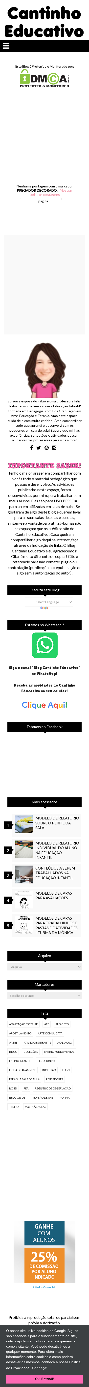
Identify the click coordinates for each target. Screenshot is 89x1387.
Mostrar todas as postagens (50, 192)
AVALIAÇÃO (64, 1042)
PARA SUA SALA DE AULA (24, 1079)
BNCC (13, 1051)
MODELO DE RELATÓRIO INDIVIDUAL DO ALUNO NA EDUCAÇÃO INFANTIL (57, 850)
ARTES (13, 1042)
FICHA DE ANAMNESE (22, 1070)
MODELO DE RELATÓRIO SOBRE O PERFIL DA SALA (57, 823)
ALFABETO (62, 1024)
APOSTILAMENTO (20, 1033)
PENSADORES (54, 1079)
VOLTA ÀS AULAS (35, 1106)
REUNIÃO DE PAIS (42, 1097)
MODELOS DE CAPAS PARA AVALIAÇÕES (53, 895)
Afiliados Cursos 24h (44, 1287)
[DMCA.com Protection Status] (44, 85)
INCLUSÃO (49, 1070)
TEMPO (14, 1106)
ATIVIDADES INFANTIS (37, 1042)
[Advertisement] (44, 140)
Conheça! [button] (39, 1368)
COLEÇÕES (30, 1051)
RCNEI (13, 1088)
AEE (46, 1024)
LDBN (66, 1070)
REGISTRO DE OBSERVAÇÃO (53, 1088)
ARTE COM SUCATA (50, 1033)
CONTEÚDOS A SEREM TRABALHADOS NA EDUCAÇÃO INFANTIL (55, 873)
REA (25, 1088)
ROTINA (64, 1097)
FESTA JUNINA (46, 1060)
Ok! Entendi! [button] (44, 1379)
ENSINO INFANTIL (20, 1060)
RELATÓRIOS (17, 1097)
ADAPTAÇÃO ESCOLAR (23, 1024)
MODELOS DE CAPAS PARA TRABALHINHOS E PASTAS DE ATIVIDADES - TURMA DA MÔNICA (56, 925)
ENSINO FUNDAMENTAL (59, 1051)
